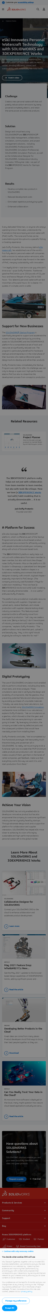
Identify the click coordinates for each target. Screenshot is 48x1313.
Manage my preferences (15, 1301)
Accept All (9, 1308)
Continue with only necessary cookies (19, 1251)
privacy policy (26, 1291)
